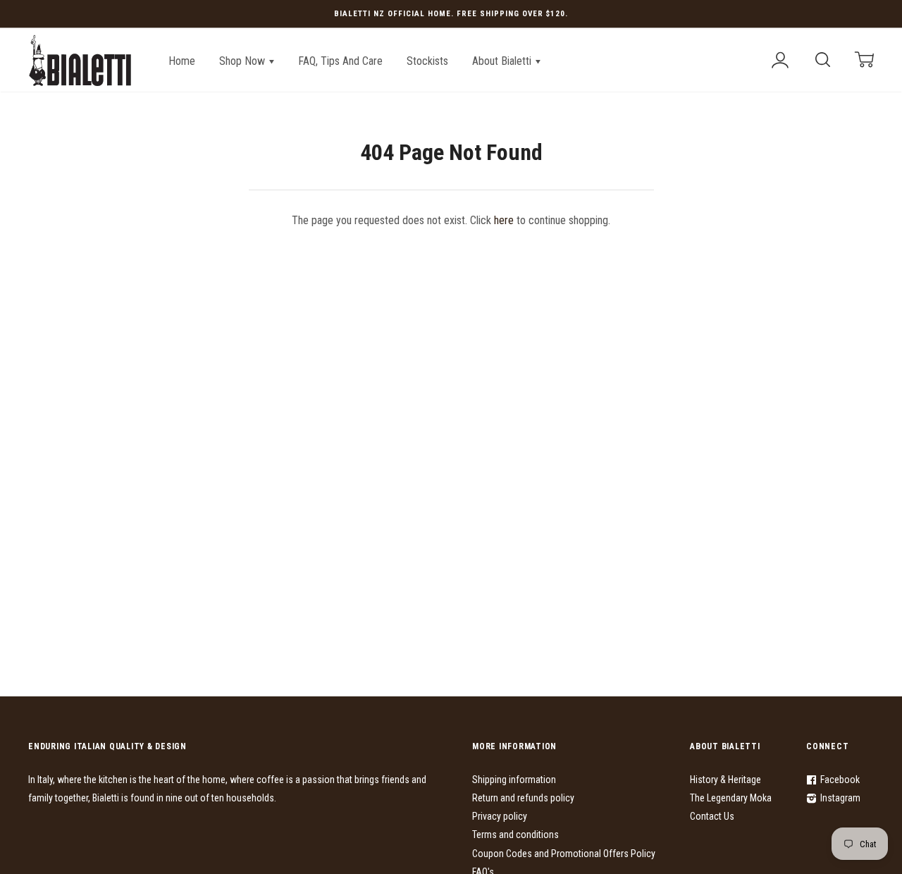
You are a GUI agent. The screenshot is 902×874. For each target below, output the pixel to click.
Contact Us (712, 816)
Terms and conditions (515, 834)
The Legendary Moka (731, 798)
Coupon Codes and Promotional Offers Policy (563, 853)
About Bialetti (503, 61)
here (504, 220)
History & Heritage (725, 779)
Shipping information (514, 779)
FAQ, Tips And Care (340, 61)
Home (181, 61)
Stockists (427, 61)
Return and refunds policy (523, 798)
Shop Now (243, 61)
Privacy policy (499, 816)
